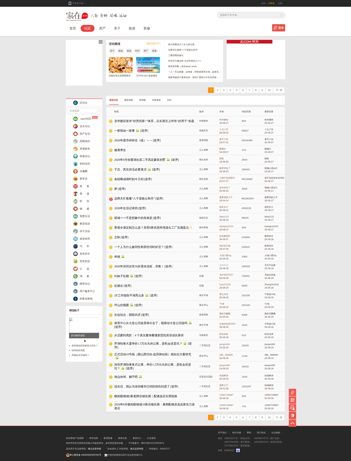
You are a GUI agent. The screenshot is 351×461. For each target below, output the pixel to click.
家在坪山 (203, 305)
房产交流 (85, 133)
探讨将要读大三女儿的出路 (181, 44)
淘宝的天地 (224, 245)
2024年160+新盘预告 (146, 75)
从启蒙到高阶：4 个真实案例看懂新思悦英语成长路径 (149, 335)
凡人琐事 (203, 150)
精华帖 (142, 100)
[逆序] (144, 130)
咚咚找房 (93, 438)
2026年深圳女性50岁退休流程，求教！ (139, 266)
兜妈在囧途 (270, 275)
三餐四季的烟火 (176, 55)
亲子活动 (85, 231)
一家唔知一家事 (124, 130)
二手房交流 (204, 345)
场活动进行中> (153, 43)
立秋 (117, 237)
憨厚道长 (269, 236)
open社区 (86, 118)
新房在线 (122, 438)
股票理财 (203, 140)
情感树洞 (223, 375)
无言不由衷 (270, 265)
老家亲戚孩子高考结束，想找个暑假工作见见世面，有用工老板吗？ (194, 77)
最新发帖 (128, 100)
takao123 (224, 216)
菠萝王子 (223, 385)
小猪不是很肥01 (227, 178)
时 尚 (84, 201)
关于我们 (222, 432)
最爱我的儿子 (226, 197)
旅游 (132, 28)
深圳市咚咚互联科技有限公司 (80, 443)
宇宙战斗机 (270, 294)
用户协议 (261, 432)
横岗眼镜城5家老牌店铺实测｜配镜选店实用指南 (145, 396)
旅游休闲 (85, 238)
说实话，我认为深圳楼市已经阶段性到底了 (142, 386)
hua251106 (225, 284)
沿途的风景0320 (227, 324)
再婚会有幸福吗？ (80, 355)
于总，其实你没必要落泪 (130, 169)
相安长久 (223, 207)
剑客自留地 (86, 298)
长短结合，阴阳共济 (127, 314)
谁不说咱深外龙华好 (274, 178)
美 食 (84, 186)
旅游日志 (203, 218)
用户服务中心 (87, 291)
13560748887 (226, 395)
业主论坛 (85, 126)
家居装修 (108, 438)
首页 (72, 28)
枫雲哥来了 (224, 168)
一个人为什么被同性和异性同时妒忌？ (139, 247)
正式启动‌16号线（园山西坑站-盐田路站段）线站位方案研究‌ (152, 354)
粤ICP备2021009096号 (152, 443)
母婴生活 (85, 216)
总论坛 (83, 102)
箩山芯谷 (223, 294)
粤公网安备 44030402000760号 (85, 455)
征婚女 (118, 285)
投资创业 (85, 261)
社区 (87, 28)
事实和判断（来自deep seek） (183, 66)
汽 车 (84, 246)
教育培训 (85, 223)
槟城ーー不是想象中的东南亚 (133, 217)
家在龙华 (203, 159)
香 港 (84, 193)
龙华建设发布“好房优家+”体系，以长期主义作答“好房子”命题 (154, 121)
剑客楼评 (203, 121)
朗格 (221, 158)
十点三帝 (223, 129)
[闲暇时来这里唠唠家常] (121, 72)
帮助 (249, 432)
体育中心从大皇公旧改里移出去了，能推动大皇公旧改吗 (150, 323)
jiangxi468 (224, 344)
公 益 (84, 268)
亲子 (117, 28)
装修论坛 (85, 156)
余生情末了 (224, 187)
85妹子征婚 (121, 276)
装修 (147, 28)
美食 (129, 51)
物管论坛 (85, 283)
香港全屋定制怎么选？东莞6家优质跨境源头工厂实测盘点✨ (153, 227)
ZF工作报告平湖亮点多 (129, 295)
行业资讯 (151, 438)
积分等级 (236, 432)
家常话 (83, 178)
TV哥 (221, 304)
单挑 (117, 256)
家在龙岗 (203, 179)
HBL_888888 (226, 355)
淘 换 (84, 276)
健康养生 (120, 150)
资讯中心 (137, 438)
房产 (146, 51)
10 (269, 90)
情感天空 (203, 130)
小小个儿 (223, 265)
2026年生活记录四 (126, 208)
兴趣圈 (83, 171)
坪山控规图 (121, 305)
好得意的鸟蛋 (78, 350)
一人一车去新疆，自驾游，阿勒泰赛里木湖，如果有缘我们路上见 (194, 72)
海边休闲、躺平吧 (126, 376)
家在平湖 (203, 295)
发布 (281, 27)
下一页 (279, 90)
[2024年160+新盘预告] (148, 72)
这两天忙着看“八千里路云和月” (183, 50)
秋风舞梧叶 (224, 236)
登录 (272, 3)
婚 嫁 (84, 208)
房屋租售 (85, 148)
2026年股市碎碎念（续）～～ (133, 140)
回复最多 (156, 100)
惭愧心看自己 (271, 168)
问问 (169, 100)
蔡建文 (222, 149)
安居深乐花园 (205, 376)
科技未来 (223, 334)
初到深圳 (85, 163)
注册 (280, 3)
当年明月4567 (226, 275)
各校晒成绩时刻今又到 (129, 179)
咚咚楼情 (223, 119)
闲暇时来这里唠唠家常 (120, 75)
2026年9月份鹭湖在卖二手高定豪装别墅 (139, 159)
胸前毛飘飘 (224, 313)
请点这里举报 (94, 448)
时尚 (137, 51)
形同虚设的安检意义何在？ (85, 345)
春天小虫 (223, 139)
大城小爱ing (225, 255)
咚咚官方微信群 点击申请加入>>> (184, 61)
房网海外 (85, 141)
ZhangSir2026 (272, 284)
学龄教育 (203, 335)
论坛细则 (275, 432)
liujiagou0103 (226, 226)
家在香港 (203, 227)
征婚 (201, 276)
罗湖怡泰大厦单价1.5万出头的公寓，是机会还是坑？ (148, 343)
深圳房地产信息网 (75, 438)
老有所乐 (85, 253)
